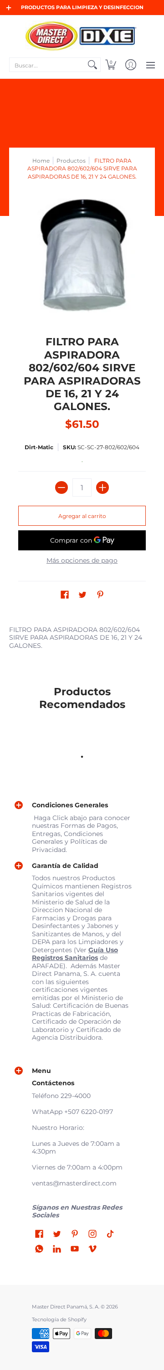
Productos (71, 160)
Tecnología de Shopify (59, 1320)
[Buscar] (92, 65)
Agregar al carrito (82, 516)
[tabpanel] (82, 639)
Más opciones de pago (82, 560)
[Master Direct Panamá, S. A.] (82, 35)
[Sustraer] (61, 487)
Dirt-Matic (39, 447)
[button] (111, 65)
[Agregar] (102, 487)
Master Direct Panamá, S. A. (65, 1307)
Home (41, 160)
